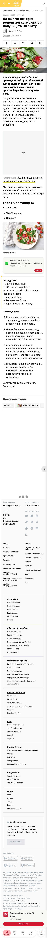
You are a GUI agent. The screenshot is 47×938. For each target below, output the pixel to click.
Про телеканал (9, 556)
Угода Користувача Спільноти (32, 548)
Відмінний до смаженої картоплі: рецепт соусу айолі (23, 179)
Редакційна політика (11, 552)
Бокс (9, 795)
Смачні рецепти (23, 11)
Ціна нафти (12, 696)
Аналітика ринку (14, 776)
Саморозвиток (13, 761)
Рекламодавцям (9, 564)
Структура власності (33, 570)
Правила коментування (34, 553)
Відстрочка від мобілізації (18, 678)
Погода (10, 620)
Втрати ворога (13, 652)
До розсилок (16, 842)
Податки (10, 710)
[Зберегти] (40, 43)
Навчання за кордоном (16, 764)
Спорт (10, 791)
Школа (10, 754)
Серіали (10, 739)
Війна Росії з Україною (18, 628)
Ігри (27, 582)
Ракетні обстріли (14, 632)
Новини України (13, 606)
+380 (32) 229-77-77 (17, 901)
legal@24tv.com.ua (32, 903)
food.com (17, 36)
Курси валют (12, 699)
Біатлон (10, 805)
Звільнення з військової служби (20, 664)
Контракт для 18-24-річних (18, 674)
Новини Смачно (9, 11)
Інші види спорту (14, 808)
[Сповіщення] (44, 3)
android (10, 858)
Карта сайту (29, 578)
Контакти (28, 562)
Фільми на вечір (14, 732)
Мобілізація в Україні (17, 661)
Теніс (9, 801)
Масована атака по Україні (18, 645)
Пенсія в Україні (13, 713)
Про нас (6, 543)
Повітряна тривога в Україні (18, 642)
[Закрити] (42, 913)
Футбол (10, 798)
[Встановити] (23, 919)
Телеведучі (7, 560)
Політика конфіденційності (10, 573)
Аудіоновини (12, 616)
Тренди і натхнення (15, 783)
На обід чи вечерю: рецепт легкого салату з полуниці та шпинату (38, 11)
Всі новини (12, 599)
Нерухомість (13, 772)
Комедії (10, 735)
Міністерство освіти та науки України (22, 750)
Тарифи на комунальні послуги (20, 706)
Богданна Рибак (15, 31)
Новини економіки (16, 692)
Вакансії (28, 566)
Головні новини (13, 603)
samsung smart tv (27, 865)
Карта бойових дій (14, 635)
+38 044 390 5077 (32, 506)
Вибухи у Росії (13, 649)
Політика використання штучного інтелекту (12, 579)
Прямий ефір (12, 610)
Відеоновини (12, 613)
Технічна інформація (33, 557)
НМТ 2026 (11, 757)
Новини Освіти (14, 747)
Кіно (9, 721)
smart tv (10, 865)
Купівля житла (13, 779)
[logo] (16, 3)
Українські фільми (14, 728)
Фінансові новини (14, 703)
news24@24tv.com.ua (12, 506)
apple (27, 858)
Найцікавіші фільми (15, 725)
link (26, 515)
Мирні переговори (14, 638)
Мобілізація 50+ (13, 667)
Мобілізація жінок (14, 671)
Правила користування (12, 568)
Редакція (6, 547)
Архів (27, 574)
